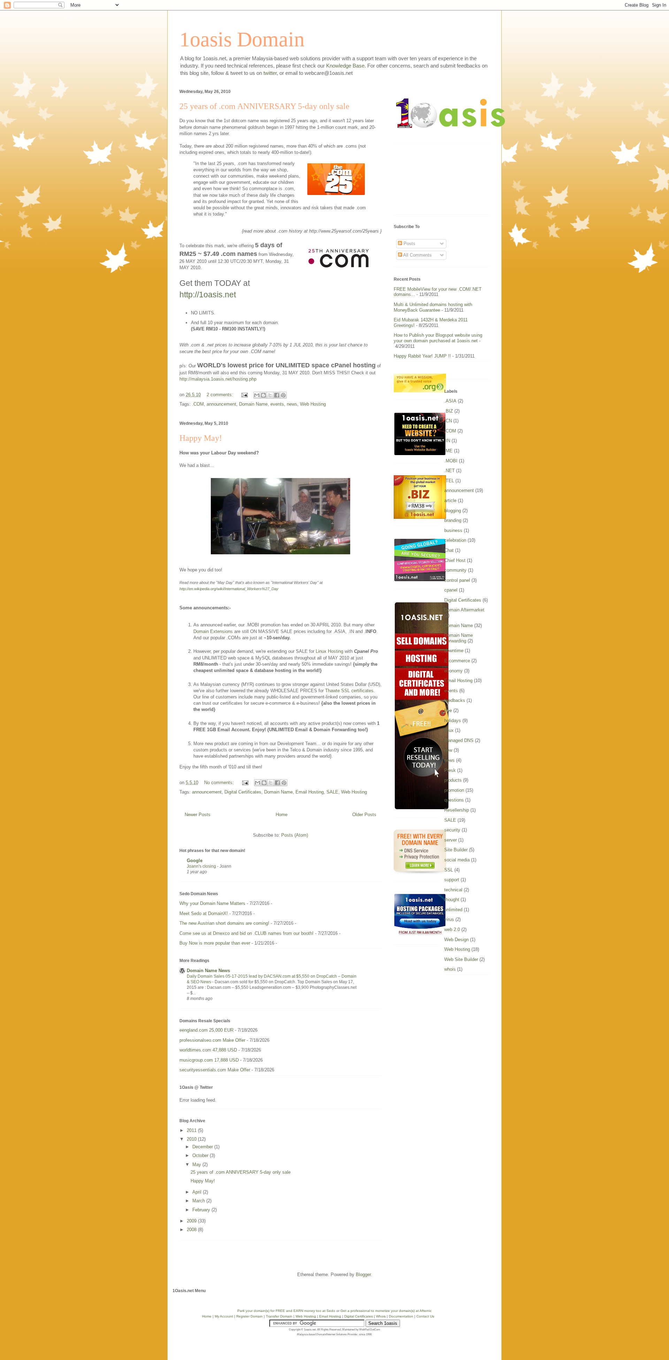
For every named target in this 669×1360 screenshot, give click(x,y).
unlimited (453, 909)
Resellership (456, 810)
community (455, 570)
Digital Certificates (242, 792)
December (203, 1146)
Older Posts (364, 814)
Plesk (450, 770)
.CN (448, 420)
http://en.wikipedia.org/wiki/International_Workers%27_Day (228, 589)
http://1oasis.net (207, 294)
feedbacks (454, 700)
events (277, 404)
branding (452, 520)
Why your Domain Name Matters (212, 903)
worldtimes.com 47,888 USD (208, 1050)
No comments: (219, 782)
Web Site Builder (461, 959)
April (197, 1192)
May (197, 1164)
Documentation (401, 1316)
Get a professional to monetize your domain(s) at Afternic (386, 1311)
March (199, 1200)
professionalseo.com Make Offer (212, 1040)
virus (449, 919)
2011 (192, 1130)
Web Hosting (313, 404)
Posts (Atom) (294, 835)
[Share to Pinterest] (283, 395)
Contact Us (425, 1316)
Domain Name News (208, 970)
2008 (192, 1229)
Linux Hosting (329, 651)
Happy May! (200, 438)
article (450, 500)
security (452, 830)
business (453, 530)
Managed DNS (459, 740)
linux (449, 730)
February (202, 1209)
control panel (457, 580)
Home (281, 814)
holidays (452, 720)
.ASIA (450, 401)
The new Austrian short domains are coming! (224, 923)
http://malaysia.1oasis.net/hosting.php (217, 379)
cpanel (450, 590)
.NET (449, 470)
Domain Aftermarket (464, 609)
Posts (408, 243)
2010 (192, 1139)
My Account (224, 1316)
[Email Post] (244, 394)
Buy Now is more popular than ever (214, 943)
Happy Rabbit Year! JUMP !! (422, 356)
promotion (454, 790)
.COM (198, 404)
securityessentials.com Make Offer (214, 1069)
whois (450, 969)
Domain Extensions (213, 631)
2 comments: (220, 394)
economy (453, 670)
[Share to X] (270, 395)
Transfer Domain (279, 1316)
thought (451, 899)
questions (454, 800)
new (448, 750)
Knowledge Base (345, 66)
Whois (381, 1316)
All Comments (417, 255)
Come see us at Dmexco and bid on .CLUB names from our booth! (246, 933)
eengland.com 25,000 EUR (206, 1030)
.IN (447, 440)
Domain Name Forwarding (458, 638)
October (201, 1155)
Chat (449, 550)
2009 (192, 1221)
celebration (455, 540)
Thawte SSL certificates (349, 690)
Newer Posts (197, 814)
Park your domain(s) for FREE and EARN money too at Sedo (286, 1311)
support (451, 879)
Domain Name (253, 404)
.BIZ (448, 411)
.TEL (449, 480)
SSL (448, 870)
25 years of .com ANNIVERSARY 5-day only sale (264, 106)
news (292, 404)
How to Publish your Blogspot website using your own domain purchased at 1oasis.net (438, 338)
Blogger (363, 1274)
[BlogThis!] (263, 395)
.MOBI (450, 460)
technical (453, 889)
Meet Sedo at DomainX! (203, 913)
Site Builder (456, 849)
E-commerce (457, 660)
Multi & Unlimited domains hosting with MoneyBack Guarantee (433, 307)
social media (457, 859)
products (453, 780)
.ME (448, 450)
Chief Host (455, 560)
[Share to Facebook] (276, 395)
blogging (452, 510)
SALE (332, 792)
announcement (221, 404)
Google (194, 860)
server (450, 840)
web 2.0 (452, 929)
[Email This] (256, 395)
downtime (453, 650)
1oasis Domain (242, 39)
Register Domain (249, 1316)
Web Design (456, 939)
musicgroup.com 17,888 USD (209, 1060)
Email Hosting (309, 792)
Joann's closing (202, 866)
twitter (270, 73)
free (448, 710)
